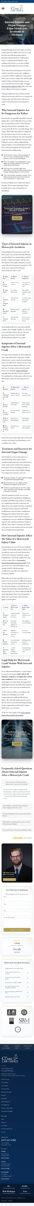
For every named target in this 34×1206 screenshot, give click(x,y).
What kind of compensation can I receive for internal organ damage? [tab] (16, 823)
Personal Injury (4, 1082)
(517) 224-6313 (5, 1179)
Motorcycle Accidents (6, 1092)
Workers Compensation (6, 1108)
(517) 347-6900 (8, 1140)
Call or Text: (11, 1)
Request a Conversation (9, 879)
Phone (5, 904)
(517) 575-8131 (5, 1158)
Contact (3, 1132)
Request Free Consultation (17, 930)
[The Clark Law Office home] (10, 1059)
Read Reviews (17, 952)
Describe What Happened (9, 917)
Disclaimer (10, 1200)
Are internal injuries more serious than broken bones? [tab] (17, 815)
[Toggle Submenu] (27, 972)
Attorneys (3, 1122)
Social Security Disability (6, 1111)
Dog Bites (3, 1095)
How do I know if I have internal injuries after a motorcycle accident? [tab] (17, 783)
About (2, 1119)
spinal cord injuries (22, 371)
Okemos (3, 1162)
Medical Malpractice (6, 1101)
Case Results (4, 1125)
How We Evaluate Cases (6, 1128)
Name (5, 896)
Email (5, 910)
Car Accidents (4, 1085)
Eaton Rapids (5, 1172)
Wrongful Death (5, 1105)
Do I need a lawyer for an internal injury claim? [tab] (17, 830)
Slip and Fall (4, 1098)
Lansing (3, 1151)
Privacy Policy (4, 1200)
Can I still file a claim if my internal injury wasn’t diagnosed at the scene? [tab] (15, 807)
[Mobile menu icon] (5, 8)
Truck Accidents (5, 1089)
